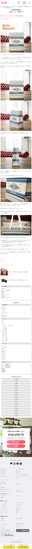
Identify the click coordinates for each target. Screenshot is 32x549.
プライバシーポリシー (4, 524)
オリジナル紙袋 (8, 265)
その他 (2, 306)
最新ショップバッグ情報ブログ (18, 6)
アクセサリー (4, 308)
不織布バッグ (18, 508)
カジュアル (3, 350)
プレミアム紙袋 (3, 506)
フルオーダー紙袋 (4, 508)
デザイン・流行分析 (5, 290)
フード (2, 314)
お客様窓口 (2, 520)
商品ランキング (18, 472)
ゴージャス (3, 357)
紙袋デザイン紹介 (5, 297)
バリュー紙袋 (3, 504)
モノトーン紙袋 (18, 504)
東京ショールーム (5, 294)
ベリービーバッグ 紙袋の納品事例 (21, 474)
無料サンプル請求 (19, 518)
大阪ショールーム (19, 484)
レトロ (2, 345)
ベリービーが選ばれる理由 (20, 469)
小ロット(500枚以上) (5, 364)
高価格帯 (3, 371)
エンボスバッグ (3, 495)
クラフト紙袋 (18, 506)
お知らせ (3, 288)
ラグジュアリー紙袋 (19, 502)
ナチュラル (3, 354)
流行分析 (3, 296)
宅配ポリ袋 (18, 510)
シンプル (3, 353)
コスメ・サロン (4, 313)
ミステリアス (4, 347)
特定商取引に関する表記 (20, 523)
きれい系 (3, 356)
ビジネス (3, 359)
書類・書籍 (3, 316)
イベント (3, 311)
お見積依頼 (2, 518)
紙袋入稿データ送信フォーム (21, 491)
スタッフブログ (3, 474)
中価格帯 (3, 370)
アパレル (3, 265)
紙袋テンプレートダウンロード (6, 491)
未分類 (2, 293)
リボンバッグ (18, 495)
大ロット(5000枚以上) (6, 367)
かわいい (3, 348)
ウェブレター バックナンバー (5, 476)
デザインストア (18, 489)
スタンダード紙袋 (4, 502)
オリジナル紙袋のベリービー (6, 6)
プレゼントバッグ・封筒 (5, 510)
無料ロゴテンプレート (4, 489)
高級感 (2, 351)
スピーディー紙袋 (10, 240)
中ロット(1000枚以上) (6, 365)
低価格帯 (3, 368)
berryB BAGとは (3, 469)
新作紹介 (26, 6)
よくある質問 (3, 472)
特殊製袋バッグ (3, 497)
